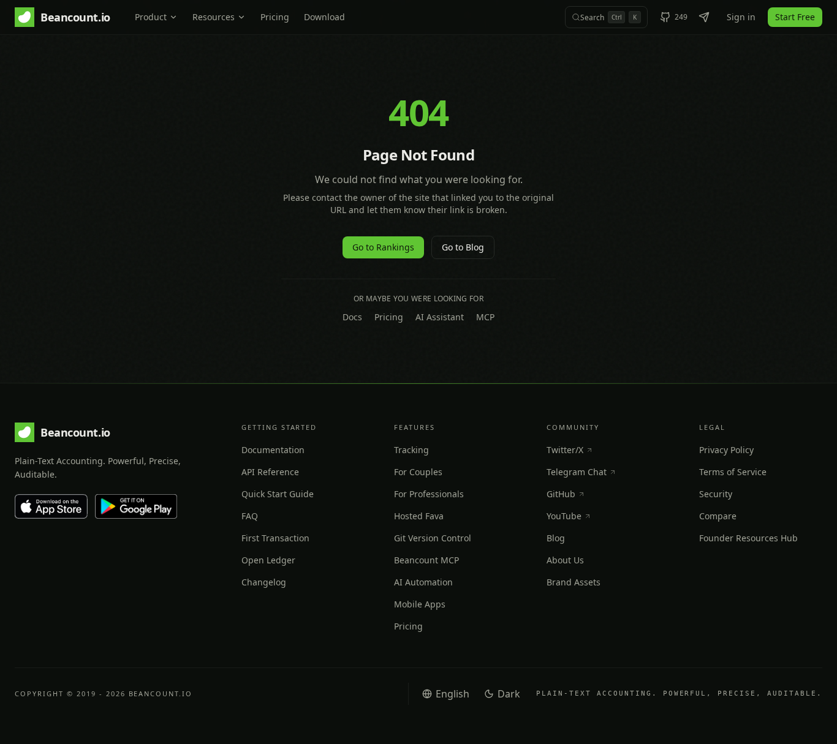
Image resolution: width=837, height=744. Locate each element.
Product (151, 17)
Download (324, 17)
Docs (352, 317)
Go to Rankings (383, 247)
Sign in (741, 17)
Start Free (795, 17)
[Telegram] (704, 17)
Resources (213, 17)
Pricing (274, 17)
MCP (485, 317)
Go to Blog (463, 247)
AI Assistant (439, 317)
